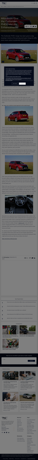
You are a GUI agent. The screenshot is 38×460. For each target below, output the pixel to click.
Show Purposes (15, 83)
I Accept (22, 83)
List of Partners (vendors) (9, 80)
